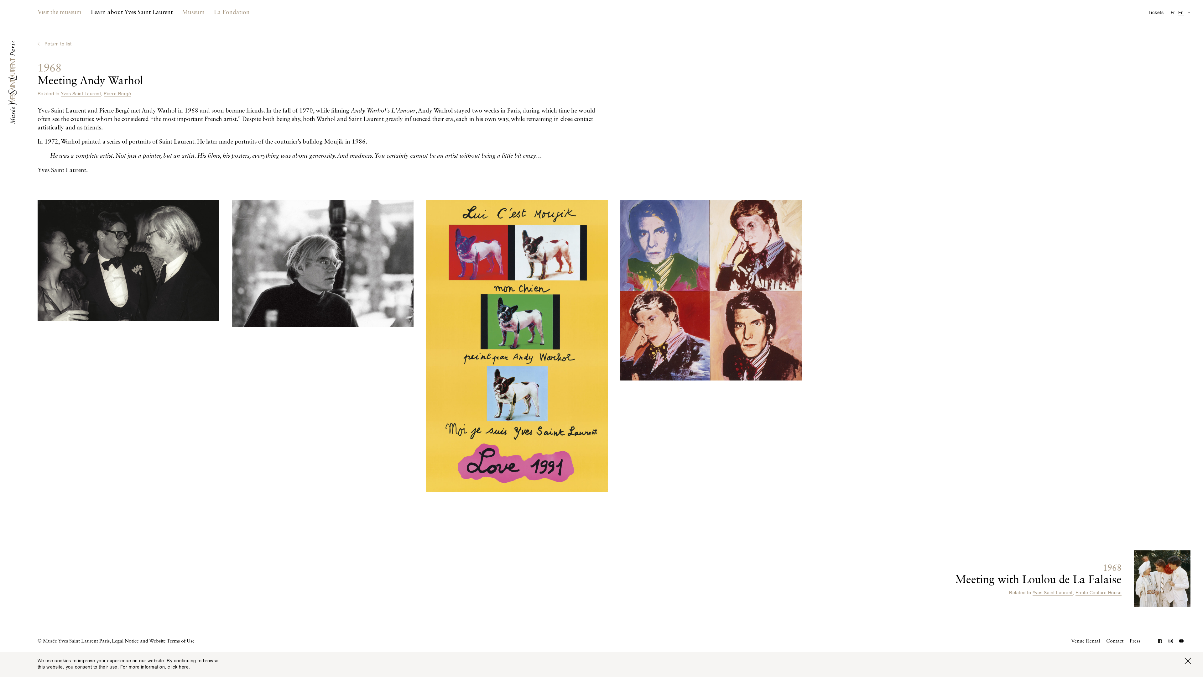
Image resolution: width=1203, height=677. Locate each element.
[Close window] (1187, 661)
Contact (1114, 641)
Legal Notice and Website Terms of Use (153, 641)
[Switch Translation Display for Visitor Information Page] (1189, 12)
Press (1135, 641)
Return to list (58, 44)
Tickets (1156, 13)
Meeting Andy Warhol (90, 75)
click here (178, 667)
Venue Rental (1085, 641)
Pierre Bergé (117, 94)
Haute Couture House (1098, 593)
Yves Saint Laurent (81, 94)
